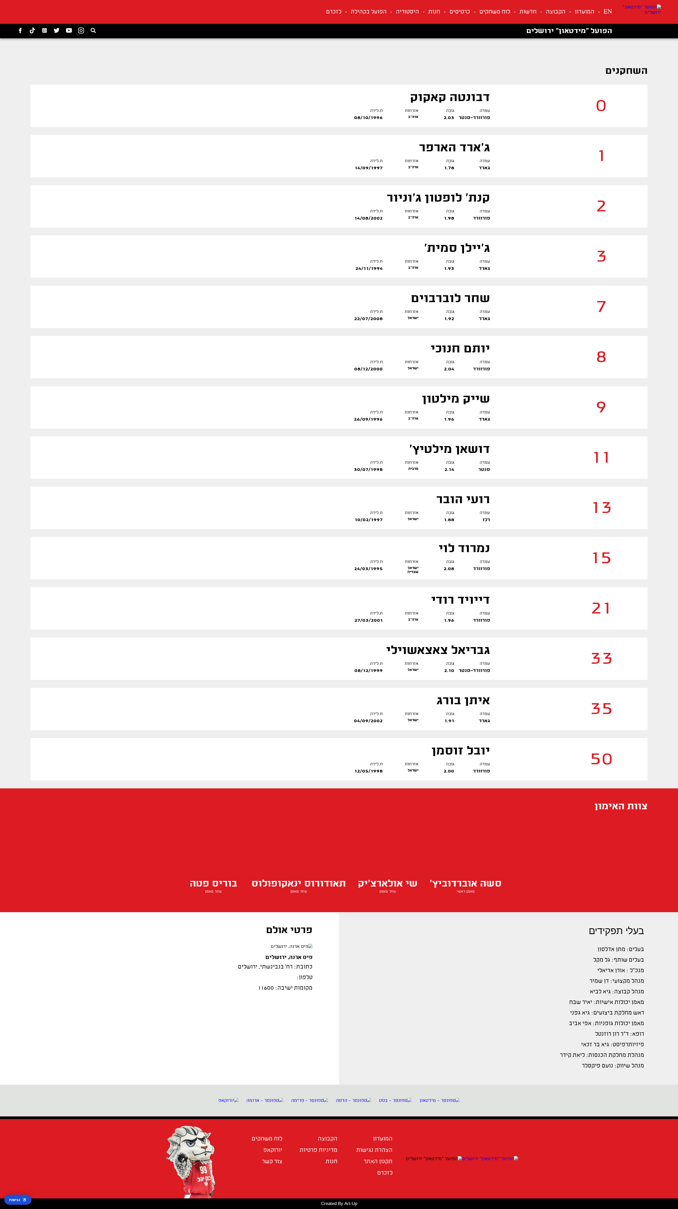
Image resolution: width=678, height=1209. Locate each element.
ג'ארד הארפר (454, 148)
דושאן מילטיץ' (449, 449)
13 (601, 508)
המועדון (584, 12)
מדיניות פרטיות (318, 1150)
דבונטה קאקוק (450, 98)
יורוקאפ (272, 1150)
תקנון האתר (378, 1162)
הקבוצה (555, 12)
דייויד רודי (460, 600)
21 (601, 608)
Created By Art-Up (339, 1203)
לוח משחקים (494, 12)
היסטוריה (407, 12)
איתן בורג (463, 701)
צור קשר (272, 1162)
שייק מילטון (456, 399)
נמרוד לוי (464, 549)
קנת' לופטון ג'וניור (438, 198)
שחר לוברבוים (450, 299)
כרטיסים (459, 12)
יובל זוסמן (460, 751)
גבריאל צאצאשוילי (438, 650)
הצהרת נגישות (374, 1150)
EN (608, 12)
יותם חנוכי (460, 349)
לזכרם (333, 12)
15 (601, 558)
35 (601, 709)
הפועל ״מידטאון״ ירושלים (569, 31)
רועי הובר (463, 500)
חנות (434, 12)
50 (601, 759)
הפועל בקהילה (369, 12)
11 (601, 457)
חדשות (528, 12)
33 (601, 658)
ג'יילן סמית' (457, 248)
